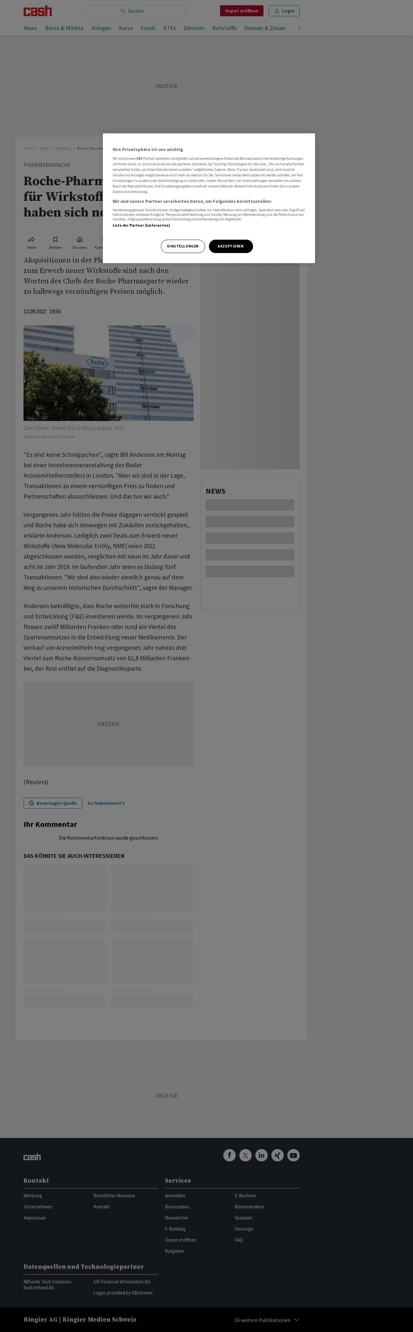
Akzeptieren (231, 246)
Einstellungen (183, 246)
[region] (209, 198)
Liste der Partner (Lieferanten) (141, 225)
